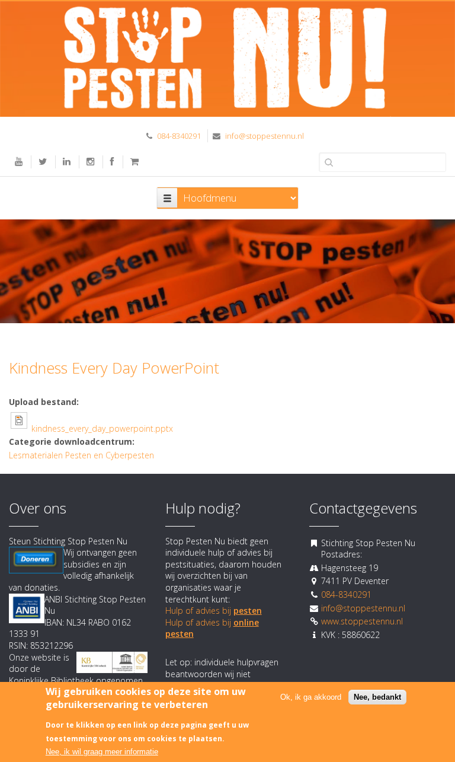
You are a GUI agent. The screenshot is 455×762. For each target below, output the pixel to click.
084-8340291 (179, 135)
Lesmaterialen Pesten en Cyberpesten (81, 455)
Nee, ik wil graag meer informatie (102, 751)
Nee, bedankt (377, 697)
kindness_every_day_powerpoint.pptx (102, 428)
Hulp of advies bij (213, 610)
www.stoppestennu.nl (362, 621)
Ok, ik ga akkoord (310, 697)
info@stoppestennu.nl (264, 135)
